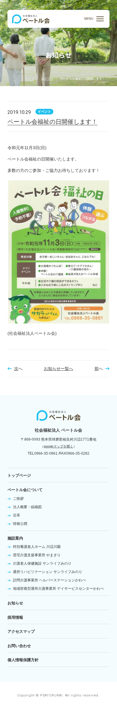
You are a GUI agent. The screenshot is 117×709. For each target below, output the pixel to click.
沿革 (16, 515)
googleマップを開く (58, 446)
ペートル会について (25, 490)
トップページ (19, 475)
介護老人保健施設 (42, 563)
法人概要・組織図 (27, 507)
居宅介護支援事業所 (37, 555)
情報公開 (20, 524)
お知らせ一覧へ (58, 368)
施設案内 (15, 538)
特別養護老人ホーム (37, 547)
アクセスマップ (21, 631)
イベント (44, 111)
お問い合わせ (19, 646)
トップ (29, 78)
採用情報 (15, 617)
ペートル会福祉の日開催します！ (53, 121)
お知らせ (47, 78)
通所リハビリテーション (47, 572)
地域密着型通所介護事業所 (58, 588)
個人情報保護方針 (23, 660)
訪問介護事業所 (49, 580)
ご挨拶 (18, 498)
